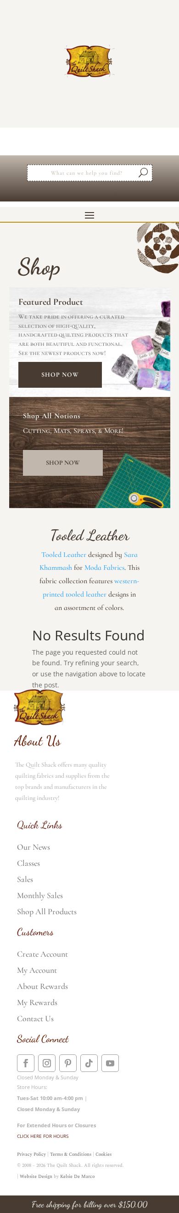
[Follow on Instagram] (47, 1063)
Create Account (42, 954)
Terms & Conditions (70, 1154)
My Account (37, 970)
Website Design (36, 1176)
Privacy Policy (31, 1154)
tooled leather (86, 594)
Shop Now (60, 375)
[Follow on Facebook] (25, 1063)
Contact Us (35, 1018)
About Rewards (42, 986)
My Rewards (37, 1002)
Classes (28, 863)
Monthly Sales (40, 895)
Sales (25, 879)
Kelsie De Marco (77, 1176)
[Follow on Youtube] (110, 1063)
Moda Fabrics (104, 567)
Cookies (103, 1154)
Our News (33, 847)
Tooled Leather (63, 554)
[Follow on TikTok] (89, 1063)
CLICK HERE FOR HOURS (42, 1136)
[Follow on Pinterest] (68, 1063)
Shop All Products (47, 911)
